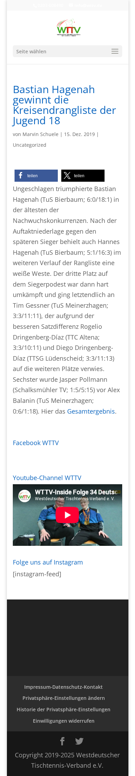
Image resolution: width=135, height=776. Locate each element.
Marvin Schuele (40, 134)
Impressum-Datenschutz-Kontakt (63, 687)
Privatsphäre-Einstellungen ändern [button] (63, 698)
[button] (36, 176)
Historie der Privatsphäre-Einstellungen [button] (63, 709)
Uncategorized (29, 145)
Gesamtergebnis (91, 411)
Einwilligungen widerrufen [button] (63, 721)
